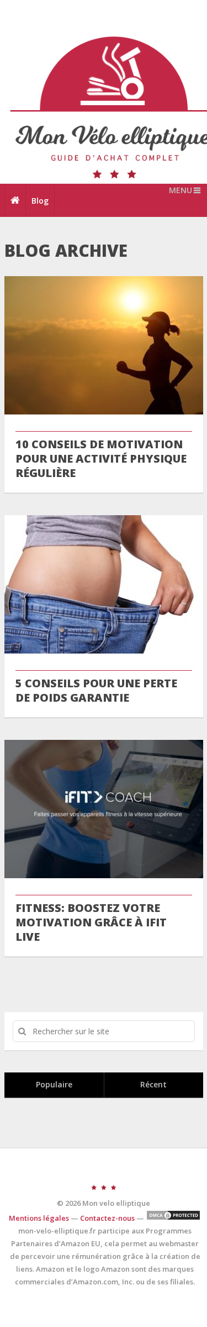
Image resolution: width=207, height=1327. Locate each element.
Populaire (54, 1084)
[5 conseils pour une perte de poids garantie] (103, 584)
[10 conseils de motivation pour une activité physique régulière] (103, 345)
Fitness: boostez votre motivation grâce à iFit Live (91, 922)
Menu (180, 190)
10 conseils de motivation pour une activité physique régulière (101, 458)
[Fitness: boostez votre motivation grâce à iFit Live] (103, 809)
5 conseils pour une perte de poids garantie (96, 690)
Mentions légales (39, 1218)
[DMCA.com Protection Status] (173, 1218)
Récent (153, 1084)
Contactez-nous (107, 1218)
